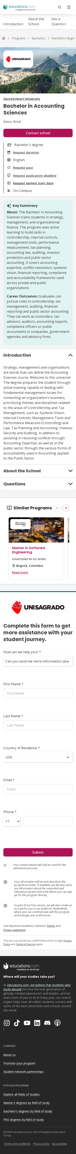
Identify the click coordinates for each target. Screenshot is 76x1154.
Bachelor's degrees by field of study (27, 1111)
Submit (38, 852)
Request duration (26, 152)
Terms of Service (26, 944)
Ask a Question (59, 21)
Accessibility (59, 1144)
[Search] (59, 7)
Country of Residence (21, 748)
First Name (13, 684)
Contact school (38, 133)
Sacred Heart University (21, 99)
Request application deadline (34, 176)
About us (9, 1055)
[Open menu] (69, 7)
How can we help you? (22, 652)
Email (9, 780)
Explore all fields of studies (21, 1094)
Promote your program (19, 1063)
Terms (51, 926)
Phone (9, 812)
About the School (36, 21)
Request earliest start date (33, 183)
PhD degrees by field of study (23, 1120)
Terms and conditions (17, 1144)
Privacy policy (41, 1144)
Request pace (23, 168)
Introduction (13, 24)
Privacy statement (14, 930)
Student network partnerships (23, 1072)
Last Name (13, 716)
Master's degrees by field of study (26, 1103)
